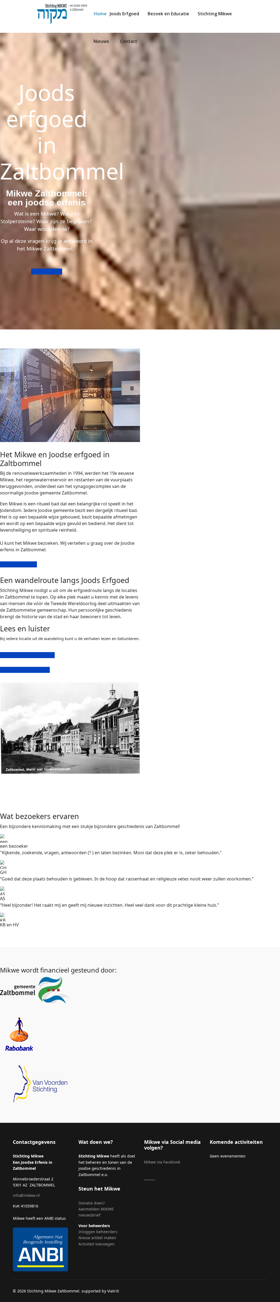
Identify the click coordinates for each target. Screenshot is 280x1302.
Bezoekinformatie (18, 564)
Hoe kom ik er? (46, 272)
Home (100, 14)
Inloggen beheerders (98, 1231)
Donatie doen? (91, 1203)
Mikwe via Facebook (162, 1162)
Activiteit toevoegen (96, 1244)
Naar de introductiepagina (27, 655)
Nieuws (101, 41)
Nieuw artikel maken (97, 1237)
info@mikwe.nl (26, 1195)
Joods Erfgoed (124, 14)
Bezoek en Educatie (168, 14)
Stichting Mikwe (215, 14)
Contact (128, 41)
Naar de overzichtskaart (25, 670)
